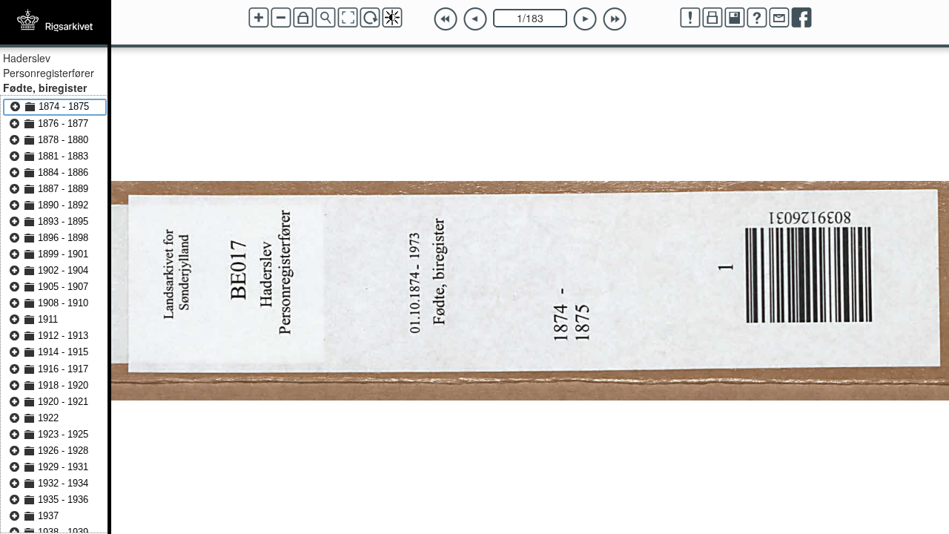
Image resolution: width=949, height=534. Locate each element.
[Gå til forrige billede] (475, 19)
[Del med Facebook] (801, 17)
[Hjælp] (757, 17)
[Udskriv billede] (712, 17)
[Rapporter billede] (690, 17)
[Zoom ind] (258, 17)
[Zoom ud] (281, 17)
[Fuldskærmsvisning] (347, 17)
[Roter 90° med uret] (370, 17)
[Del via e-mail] (779, 17)
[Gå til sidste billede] (614, 19)
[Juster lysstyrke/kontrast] (392, 17)
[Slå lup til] (325, 17)
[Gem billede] (734, 17)
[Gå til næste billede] (585, 19)
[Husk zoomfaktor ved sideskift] (303, 17)
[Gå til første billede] (445, 19)
